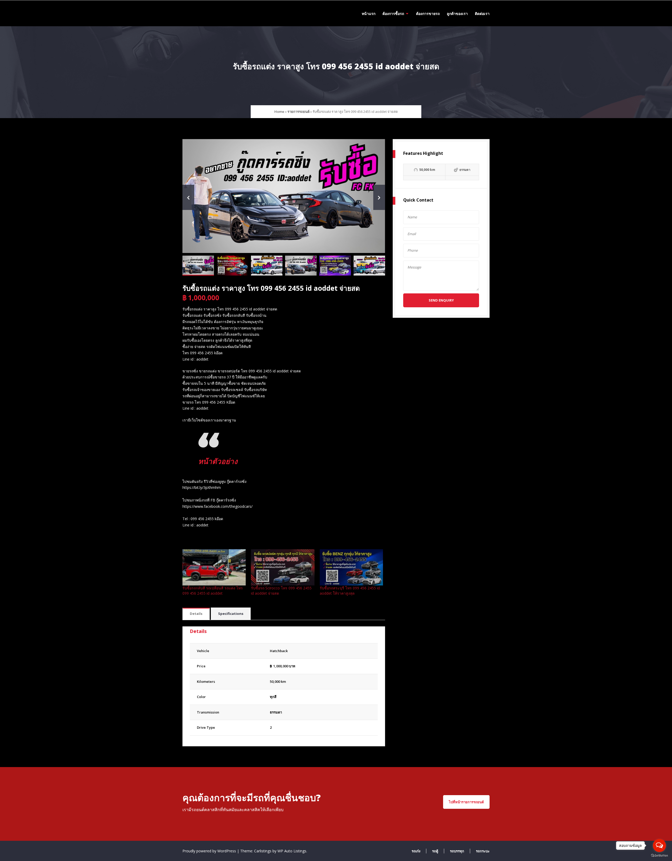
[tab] (196, 614)
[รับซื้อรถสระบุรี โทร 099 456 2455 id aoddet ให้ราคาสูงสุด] (351, 567)
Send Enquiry (441, 300)
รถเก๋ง (416, 851)
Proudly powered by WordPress (209, 850)
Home (279, 111)
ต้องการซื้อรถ (393, 13)
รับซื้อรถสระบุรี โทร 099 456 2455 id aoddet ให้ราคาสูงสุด (350, 590)
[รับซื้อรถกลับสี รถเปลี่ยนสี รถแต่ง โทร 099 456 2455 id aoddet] (214, 567)
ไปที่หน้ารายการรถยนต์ (466, 802)
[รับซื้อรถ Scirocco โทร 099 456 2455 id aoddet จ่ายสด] (282, 567)
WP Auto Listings (291, 850)
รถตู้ (435, 851)
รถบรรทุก (457, 851)
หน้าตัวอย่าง (218, 461)
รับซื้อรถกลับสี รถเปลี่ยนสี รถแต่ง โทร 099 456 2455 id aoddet (212, 590)
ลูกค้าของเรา (457, 13)
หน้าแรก (368, 13)
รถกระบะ (483, 851)
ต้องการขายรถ (428, 13)
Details (196, 613)
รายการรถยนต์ (298, 111)
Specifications (230, 613)
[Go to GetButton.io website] (659, 855)
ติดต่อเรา (482, 13)
